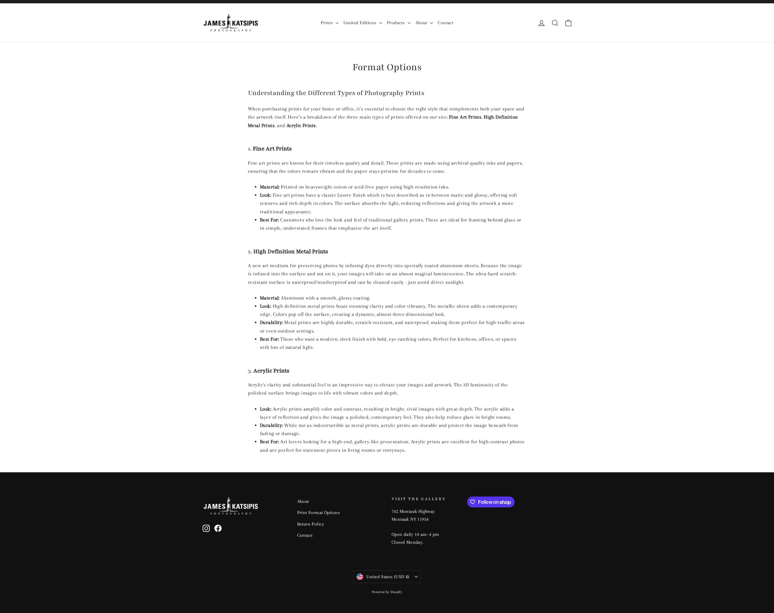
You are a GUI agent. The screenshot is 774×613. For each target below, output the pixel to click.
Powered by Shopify (387, 592)
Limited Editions (360, 22)
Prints (327, 22)
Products (396, 22)
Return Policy (310, 524)
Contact (445, 22)
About (422, 22)
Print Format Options (318, 512)
